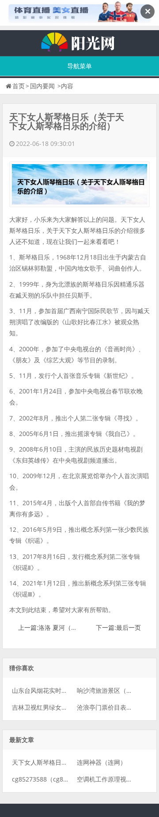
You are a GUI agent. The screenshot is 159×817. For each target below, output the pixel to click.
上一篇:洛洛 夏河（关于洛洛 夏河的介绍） (76, 627)
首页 (18, 86)
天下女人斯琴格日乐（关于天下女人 (61, 762)
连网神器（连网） (101, 762)
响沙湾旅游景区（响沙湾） (114, 690)
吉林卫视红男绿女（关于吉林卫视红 (61, 707)
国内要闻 (42, 86)
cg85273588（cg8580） (46, 779)
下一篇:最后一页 (118, 627)
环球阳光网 (79, 40)
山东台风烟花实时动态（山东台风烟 (61, 690)
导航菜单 (79, 66)
